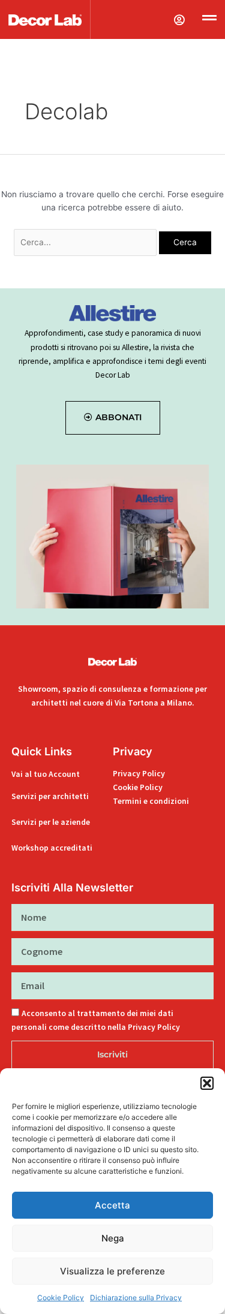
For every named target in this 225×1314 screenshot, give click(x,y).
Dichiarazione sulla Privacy (136, 1297)
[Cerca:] (87, 242)
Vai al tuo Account (45, 774)
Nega (112, 1238)
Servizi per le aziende (50, 822)
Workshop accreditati (51, 848)
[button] (207, 1083)
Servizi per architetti (50, 796)
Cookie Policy (60, 1297)
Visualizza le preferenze (112, 1271)
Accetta (112, 1205)
